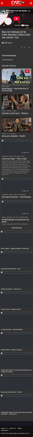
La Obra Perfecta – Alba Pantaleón (12, 330)
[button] (2, 3)
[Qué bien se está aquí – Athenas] (16, 101)
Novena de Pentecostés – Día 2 (11, 269)
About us (4, 428)
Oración (9, 85)
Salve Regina (5, 86)
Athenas (9, 110)
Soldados (13, 133)
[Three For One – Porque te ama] (16, 300)
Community (5, 430)
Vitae (22, 156)
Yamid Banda (22, 194)
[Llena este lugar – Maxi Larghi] (16, 147)
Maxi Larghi (17, 156)
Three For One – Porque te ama (11, 309)
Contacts (12, 428)
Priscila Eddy (25, 85)
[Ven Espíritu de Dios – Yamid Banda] (16, 185)
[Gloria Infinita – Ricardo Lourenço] (16, 340)
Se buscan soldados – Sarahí (13, 136)
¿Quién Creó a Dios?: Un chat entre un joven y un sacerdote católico (16, 371)
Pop (8, 133)
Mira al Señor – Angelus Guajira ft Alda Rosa (15, 248)
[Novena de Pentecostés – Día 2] (16, 259)
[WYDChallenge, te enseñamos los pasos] (16, 208)
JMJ (14, 217)
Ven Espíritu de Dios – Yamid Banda (16, 197)
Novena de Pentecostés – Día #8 (11, 392)
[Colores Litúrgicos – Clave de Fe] (16, 279)
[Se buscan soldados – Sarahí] (16, 124)
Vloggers (9, 217)
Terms (19, 428)
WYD (17, 217)
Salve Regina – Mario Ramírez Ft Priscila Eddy (15, 89)
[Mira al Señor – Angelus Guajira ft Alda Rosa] (16, 239)
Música (12, 66)
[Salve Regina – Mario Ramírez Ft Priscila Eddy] (16, 76)
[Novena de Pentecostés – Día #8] (16, 382)
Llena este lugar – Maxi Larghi (14, 158)
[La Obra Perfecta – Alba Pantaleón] (16, 320)
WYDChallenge (23, 217)
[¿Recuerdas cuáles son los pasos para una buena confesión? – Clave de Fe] (16, 403)
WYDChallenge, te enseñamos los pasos (15, 220)
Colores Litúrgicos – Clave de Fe (11, 289)
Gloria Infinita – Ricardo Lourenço (11, 350)
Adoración (5, 156)
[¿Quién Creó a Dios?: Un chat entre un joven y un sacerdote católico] (16, 360)
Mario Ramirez (16, 85)
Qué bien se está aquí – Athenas (15, 113)
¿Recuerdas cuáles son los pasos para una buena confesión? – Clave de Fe (16, 413)
